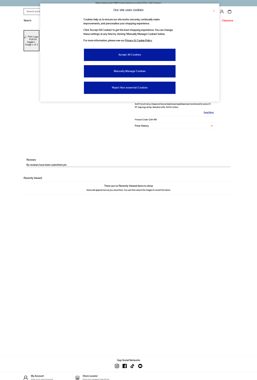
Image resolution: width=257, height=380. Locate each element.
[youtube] (140, 366)
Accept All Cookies (130, 54)
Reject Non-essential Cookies (130, 87)
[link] (222, 11)
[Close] (214, 11)
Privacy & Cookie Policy (138, 40)
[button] (174, 126)
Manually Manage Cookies (130, 71)
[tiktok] (132, 366)
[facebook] (124, 366)
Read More (209, 112)
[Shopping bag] (229, 11)
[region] (129, 53)
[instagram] (117, 366)
